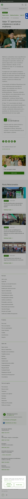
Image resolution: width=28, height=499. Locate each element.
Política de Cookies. (8, 481)
